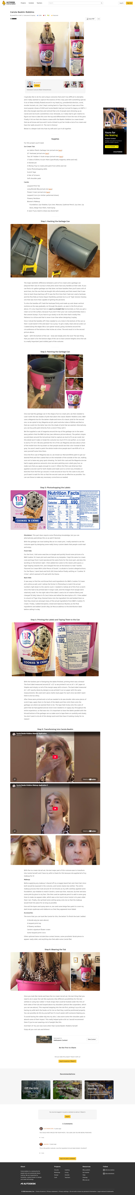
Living (66, 1172)
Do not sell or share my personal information (83, 1191)
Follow (37, 85)
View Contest (92, 1039)
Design (56, 1175)
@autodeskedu (109, 1173)
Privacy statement (52, 1191)
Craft (20, 15)
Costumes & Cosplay (29, 15)
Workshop (57, 1172)
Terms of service (41, 1191)
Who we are (86, 1180)
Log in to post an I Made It (67, 1061)
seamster (46, 1144)
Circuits (56, 1170)
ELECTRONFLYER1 (48, 1128)
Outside (67, 1175)
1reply (42, 1137)
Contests (31, 3)
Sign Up (129, 3)
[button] (98, 18)
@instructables (109, 1170)
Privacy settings (64, 1191)
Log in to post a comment (67, 1158)
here (60, 150)
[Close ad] (125, 109)
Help (84, 1175)
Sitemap (85, 1177)
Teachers (39, 3)
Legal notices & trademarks (106, 1191)
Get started (86, 1172)
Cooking (67, 1170)
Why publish (86, 1170)
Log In (121, 3)
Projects (23, 3)
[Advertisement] (115, 131)
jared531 (14, 15)
